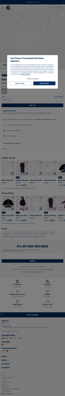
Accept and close (44, 83)
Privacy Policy (25, 74)
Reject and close (19, 83)
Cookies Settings (32, 78)
